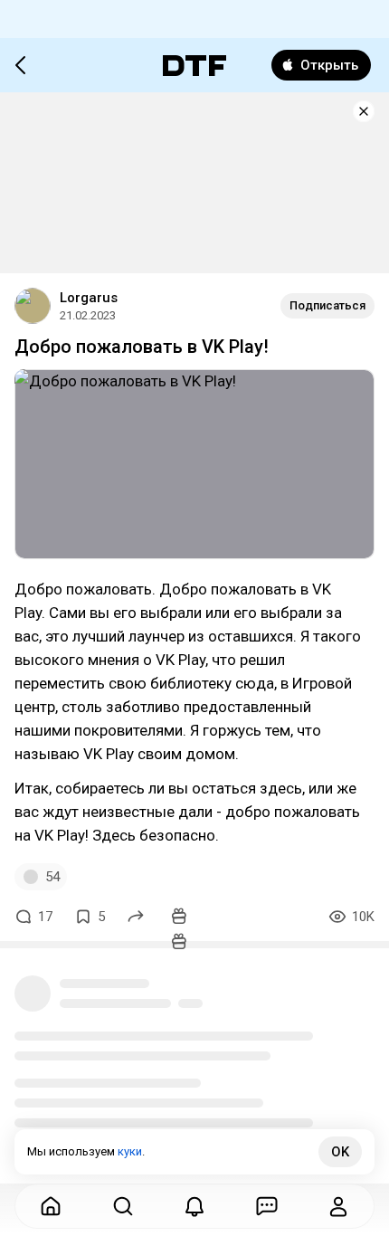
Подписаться (327, 305)
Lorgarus (89, 298)
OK (340, 1152)
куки (130, 1151)
